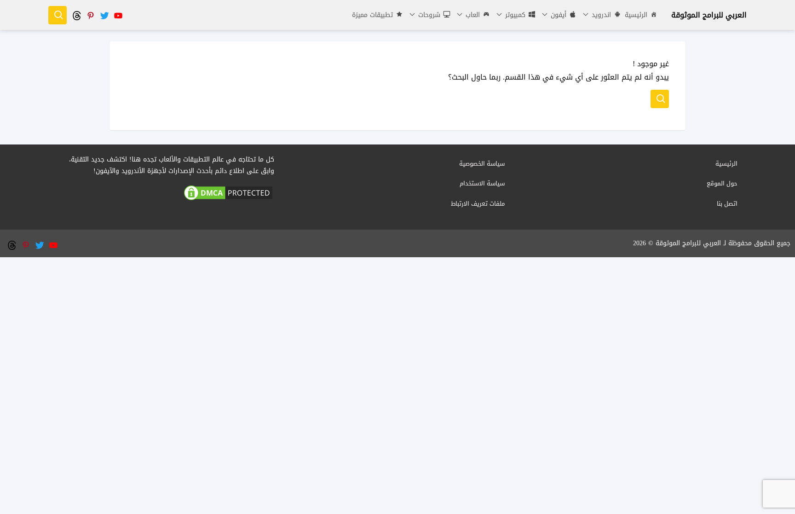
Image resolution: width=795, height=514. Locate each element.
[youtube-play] (118, 15)
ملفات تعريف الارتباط (478, 203)
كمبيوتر (514, 15)
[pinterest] (90, 15)
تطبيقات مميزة (372, 15)
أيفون (557, 15)
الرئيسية (636, 15)
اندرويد (600, 15)
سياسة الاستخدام (482, 183)
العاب (471, 15)
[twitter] (104, 15)
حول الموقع (722, 183)
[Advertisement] (397, 321)
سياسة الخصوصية (482, 163)
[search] (57, 15)
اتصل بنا (727, 203)
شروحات (428, 15)
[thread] (76, 15)
